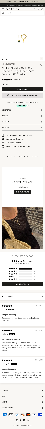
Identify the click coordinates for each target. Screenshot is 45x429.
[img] (7, 306)
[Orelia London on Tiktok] (24, 420)
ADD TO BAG (22, 89)
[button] (7, 80)
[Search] (3, 13)
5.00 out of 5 (28, 261)
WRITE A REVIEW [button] (22, 284)
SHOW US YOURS (22, 192)
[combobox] (22, 13)
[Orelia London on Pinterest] (28, 421)
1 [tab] (2, 59)
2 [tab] (5, 59)
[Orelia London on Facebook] (21, 421)
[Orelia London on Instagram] (17, 421)
